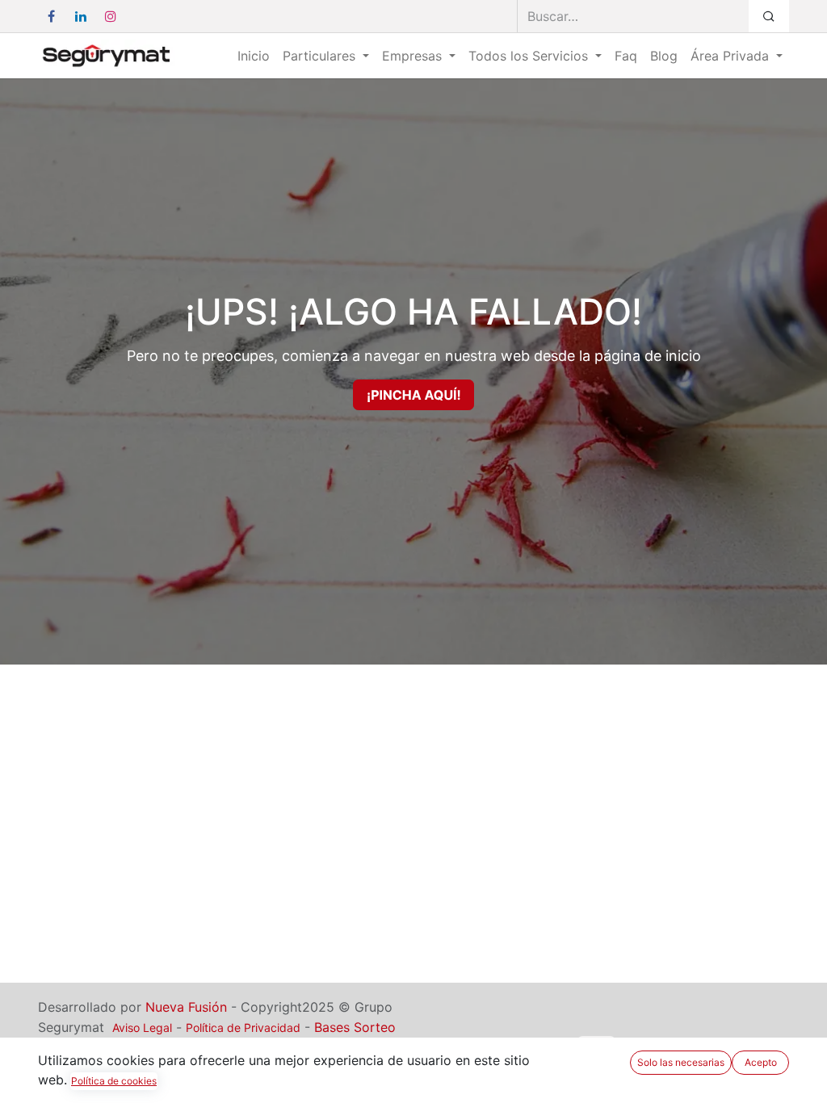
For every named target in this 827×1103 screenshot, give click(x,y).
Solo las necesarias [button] (680, 1062)
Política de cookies (114, 1081)
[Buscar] (769, 16)
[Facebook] (51, 16)
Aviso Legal (142, 1027)
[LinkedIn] (81, 16)
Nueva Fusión (186, 1007)
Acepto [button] (761, 1062)
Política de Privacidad (243, 1027)
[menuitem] (253, 56)
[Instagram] (111, 16)
